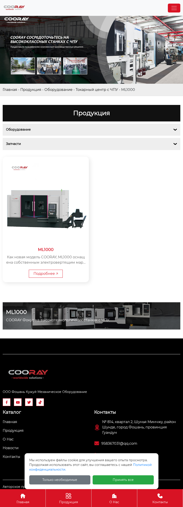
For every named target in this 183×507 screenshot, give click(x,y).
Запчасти (13, 144)
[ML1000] (46, 200)
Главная (10, 90)
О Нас (114, 498)
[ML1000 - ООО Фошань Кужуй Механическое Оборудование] (14, 8)
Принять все (123, 480)
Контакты (160, 498)
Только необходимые (59, 480)
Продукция (30, 90)
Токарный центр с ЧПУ (97, 90)
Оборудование (58, 90)
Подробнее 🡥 (45, 273)
